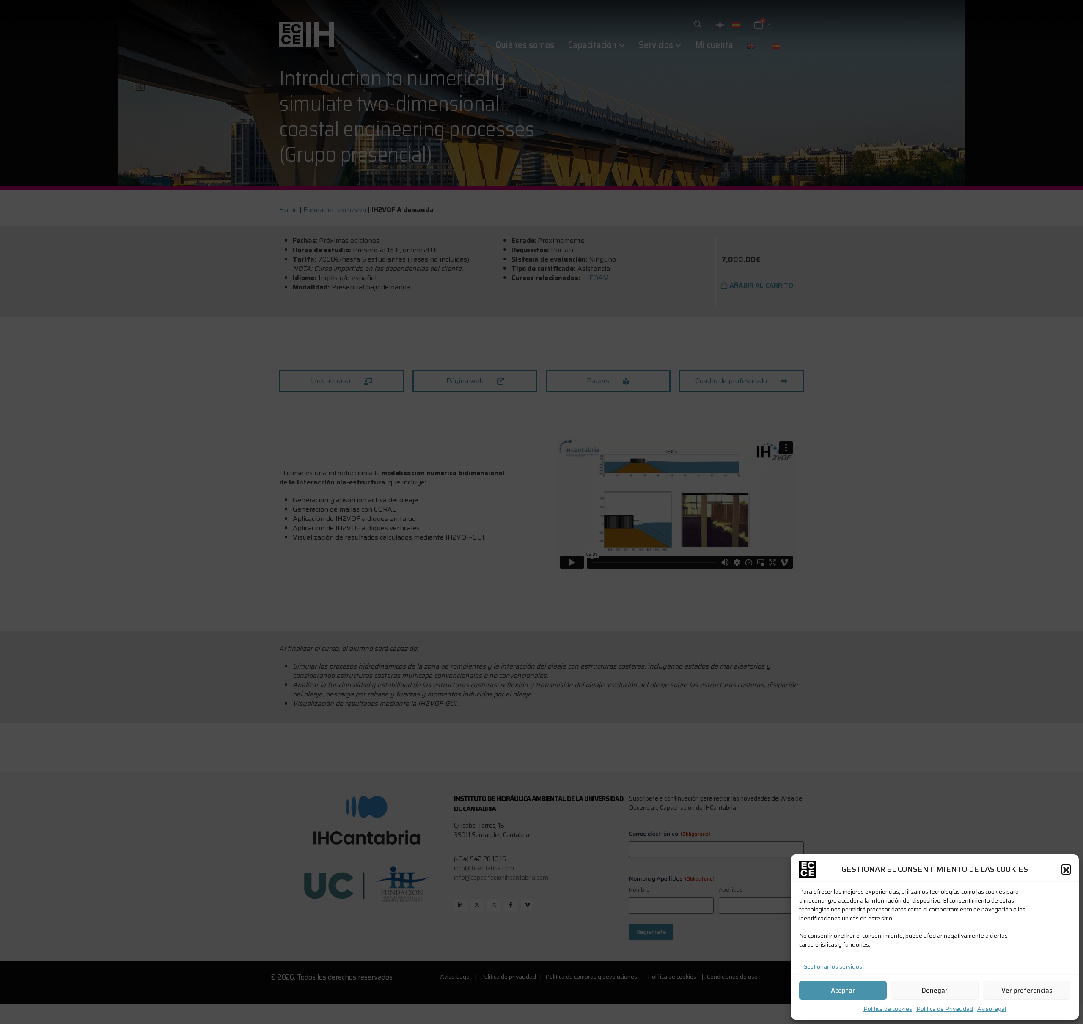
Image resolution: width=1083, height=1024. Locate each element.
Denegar (935, 990)
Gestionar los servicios (832, 966)
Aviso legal (991, 1008)
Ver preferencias (1026, 990)
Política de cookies (887, 1008)
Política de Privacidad (944, 1008)
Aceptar (843, 990)
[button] (1066, 869)
